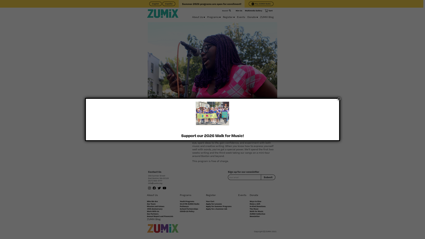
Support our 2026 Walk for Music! (212, 135)
